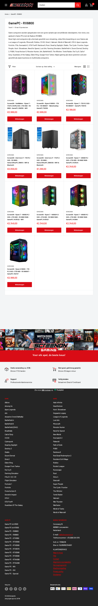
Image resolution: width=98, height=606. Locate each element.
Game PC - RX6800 (12, 531)
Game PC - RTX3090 (12, 556)
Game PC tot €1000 (12, 528)
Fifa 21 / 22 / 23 (10, 477)
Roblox (55, 463)
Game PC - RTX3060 (12, 542)
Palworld (56, 441)
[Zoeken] (78, 5)
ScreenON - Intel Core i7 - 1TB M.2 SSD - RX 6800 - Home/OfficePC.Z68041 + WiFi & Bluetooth (18, 161)
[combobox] (56, 5)
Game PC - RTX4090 (12, 563)
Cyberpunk (9, 441)
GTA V (7, 498)
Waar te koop (58, 553)
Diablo (7, 452)
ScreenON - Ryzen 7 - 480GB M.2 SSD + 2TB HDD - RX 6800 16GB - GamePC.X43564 (77, 217)
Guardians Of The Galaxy (14, 505)
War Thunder (58, 502)
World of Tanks (58, 509)
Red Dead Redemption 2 (62, 456)
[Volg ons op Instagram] (11, 589)
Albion (7, 402)
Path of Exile (57, 445)
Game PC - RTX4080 (12, 559)
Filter (14, 66)
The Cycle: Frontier (60, 487)
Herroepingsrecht (59, 565)
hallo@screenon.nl (66, 535)
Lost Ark (56, 420)
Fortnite (8, 487)
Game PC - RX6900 (12, 535)
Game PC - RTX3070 (12, 549)
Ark (6, 413)
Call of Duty (9, 434)
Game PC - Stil (10, 570)
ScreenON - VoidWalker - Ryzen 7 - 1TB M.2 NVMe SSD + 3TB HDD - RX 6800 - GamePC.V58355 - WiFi (19, 105)
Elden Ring (9, 463)
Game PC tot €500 (11, 524)
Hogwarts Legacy (59, 413)
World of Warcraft (59, 512)
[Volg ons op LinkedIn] (24, 589)
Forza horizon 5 (10, 491)
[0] (91, 5)
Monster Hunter (59, 427)
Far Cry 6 (8, 470)
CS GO (7, 438)
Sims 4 (55, 477)
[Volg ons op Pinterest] (15, 589)
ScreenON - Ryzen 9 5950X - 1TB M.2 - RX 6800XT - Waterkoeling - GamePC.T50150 (48, 105)
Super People (58, 484)
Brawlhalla (8, 431)
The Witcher (57, 491)
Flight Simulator (11, 480)
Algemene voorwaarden (62, 562)
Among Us (8, 406)
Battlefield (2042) (11, 427)
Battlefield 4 (9, 420)
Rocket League (58, 466)
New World (57, 434)
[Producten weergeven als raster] (84, 66)
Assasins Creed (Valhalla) (14, 417)
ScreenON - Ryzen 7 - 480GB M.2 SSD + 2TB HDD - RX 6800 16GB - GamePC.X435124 (77, 160)
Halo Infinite (57, 402)
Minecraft (56, 424)
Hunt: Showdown (59, 410)
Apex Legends (10, 410)
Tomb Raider (58, 495)
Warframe (56, 505)
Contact (56, 559)
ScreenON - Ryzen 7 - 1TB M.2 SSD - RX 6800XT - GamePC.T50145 (78, 104)
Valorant (56, 498)
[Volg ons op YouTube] (20, 589)
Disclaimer (57, 575)
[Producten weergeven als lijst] (88, 66)
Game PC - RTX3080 (12, 552)
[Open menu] (6, 5)
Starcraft (56, 480)
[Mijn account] (86, 5)
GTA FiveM (9, 502)
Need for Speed (59, 431)
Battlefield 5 (9, 424)
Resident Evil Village (60, 459)
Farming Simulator (11, 473)
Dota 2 (7, 459)
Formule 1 (8, 484)
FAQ (54, 556)
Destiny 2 (8, 449)
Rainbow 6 (57, 452)
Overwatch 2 (57, 438)
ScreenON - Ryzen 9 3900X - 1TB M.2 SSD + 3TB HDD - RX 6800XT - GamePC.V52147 (18, 271)
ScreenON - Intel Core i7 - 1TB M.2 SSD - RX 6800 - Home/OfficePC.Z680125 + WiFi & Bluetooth (48, 161)
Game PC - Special (11, 574)
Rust (55, 473)
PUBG (55, 449)
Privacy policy (58, 571)
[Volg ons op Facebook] (6, 589)
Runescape (57, 470)
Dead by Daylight (11, 445)
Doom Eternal (10, 456)
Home (6, 14)
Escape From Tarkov (12, 466)
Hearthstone (58, 406)
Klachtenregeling (59, 568)
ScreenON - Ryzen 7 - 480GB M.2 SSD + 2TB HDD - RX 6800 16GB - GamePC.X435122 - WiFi (18, 217)
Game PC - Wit (10, 567)
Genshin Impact (10, 495)
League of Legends (60, 417)
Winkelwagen (19, 119)
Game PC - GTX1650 (12, 538)
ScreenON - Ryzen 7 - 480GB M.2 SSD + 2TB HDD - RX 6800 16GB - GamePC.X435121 (48, 217)
